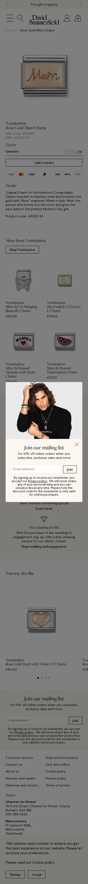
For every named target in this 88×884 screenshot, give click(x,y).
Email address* (19, 468)
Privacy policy (37, 481)
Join (70, 469)
